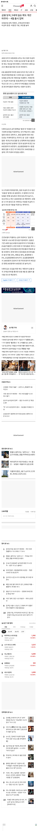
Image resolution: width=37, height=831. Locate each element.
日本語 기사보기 (23, 280)
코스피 (10, 632)
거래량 (31, 627)
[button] (2, 6)
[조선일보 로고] (4, 2)
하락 (14, 627)
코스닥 (17, 632)
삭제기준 (32, 512)
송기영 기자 (5, 50)
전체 (4, 632)
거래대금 (22, 627)
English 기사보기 (8, 280)
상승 (6, 627)
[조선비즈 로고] (18, 5)
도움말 (27, 512)
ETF (23, 632)
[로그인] (31, 6)
